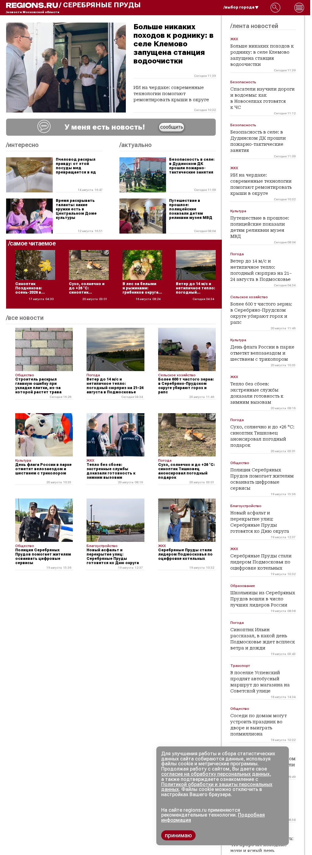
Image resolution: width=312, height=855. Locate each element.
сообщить (171, 127)
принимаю (178, 835)
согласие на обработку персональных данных (215, 774)
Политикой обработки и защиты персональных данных (216, 787)
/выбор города (239, 7)
